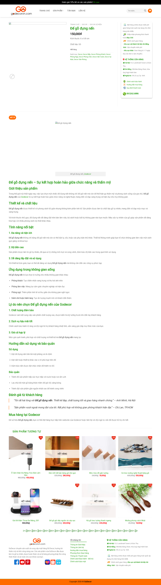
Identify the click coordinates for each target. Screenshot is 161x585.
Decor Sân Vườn (98, 57)
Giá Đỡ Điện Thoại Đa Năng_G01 (26, 521)
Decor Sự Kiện (96, 24)
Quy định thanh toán (134, 88)
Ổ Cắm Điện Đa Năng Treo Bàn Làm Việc (25, 474)
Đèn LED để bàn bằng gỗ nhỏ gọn (62, 473)
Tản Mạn (71, 11)
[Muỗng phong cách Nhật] (135, 501)
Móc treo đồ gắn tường (98, 473)
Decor (84, 24)
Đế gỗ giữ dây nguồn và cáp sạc (62, 521)
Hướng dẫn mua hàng (134, 85)
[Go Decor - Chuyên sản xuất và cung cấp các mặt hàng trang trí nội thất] (21, 10)
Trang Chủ (44, 11)
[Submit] (145, 11)
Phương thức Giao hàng (79, 553)
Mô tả (12, 117)
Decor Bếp (87, 54)
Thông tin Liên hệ (77, 547)
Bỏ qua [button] (96, 2)
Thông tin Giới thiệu (77, 545)
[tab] (12, 118)
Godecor (87, 174)
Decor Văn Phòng (80, 59)
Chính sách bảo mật (78, 561)
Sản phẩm (57, 11)
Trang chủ (74, 24)
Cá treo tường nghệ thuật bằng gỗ (135, 473)
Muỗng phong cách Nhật (135, 521)
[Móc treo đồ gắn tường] (99, 453)
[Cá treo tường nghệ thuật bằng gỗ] (135, 453)
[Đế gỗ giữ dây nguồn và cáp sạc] (62, 501)
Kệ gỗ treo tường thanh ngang (99, 521)
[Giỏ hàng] (150, 11)
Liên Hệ (82, 11)
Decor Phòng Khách (98, 54)
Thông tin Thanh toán (78, 556)
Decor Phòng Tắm (85, 57)
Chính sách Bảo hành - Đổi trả (81, 559)
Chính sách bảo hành (134, 81)
